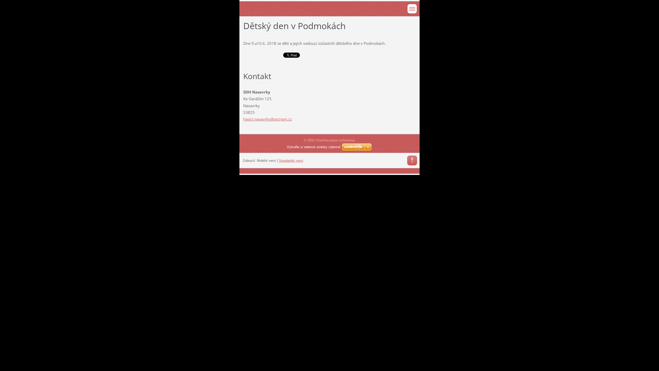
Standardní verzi (291, 161)
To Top (412, 160)
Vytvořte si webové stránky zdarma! (314, 147)
